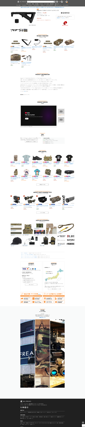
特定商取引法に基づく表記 (32, 412)
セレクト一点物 (46, 3)
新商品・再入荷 (28, 3)
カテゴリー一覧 (26, 257)
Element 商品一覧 (31, 254)
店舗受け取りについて (42, 317)
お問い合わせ (49, 412)
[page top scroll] (83, 422)
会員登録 (58, 17)
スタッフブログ (54, 412)
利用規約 (38, 412)
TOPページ (22, 254)
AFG (25, 91)
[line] (25, 407)
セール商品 (22, 424)
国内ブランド (57, 3)
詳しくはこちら (31, 284)
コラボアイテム (27, 424)
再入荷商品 (36, 3)
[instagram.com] (27, 407)
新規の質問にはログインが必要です (31, 141)
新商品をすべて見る (42, 184)
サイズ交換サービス (30, 418)
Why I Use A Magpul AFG (61, 123)
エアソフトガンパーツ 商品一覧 (33, 257)
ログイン (63, 17)
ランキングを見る (42, 212)
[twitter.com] (21, 407)
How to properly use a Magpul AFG (61, 115)
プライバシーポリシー (24, 412)
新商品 (33, 3)
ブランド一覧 (26, 254)
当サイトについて (43, 412)
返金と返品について (23, 418)
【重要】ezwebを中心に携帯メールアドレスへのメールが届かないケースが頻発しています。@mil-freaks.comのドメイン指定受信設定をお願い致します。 (42, 7)
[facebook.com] (23, 407)
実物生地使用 (52, 3)
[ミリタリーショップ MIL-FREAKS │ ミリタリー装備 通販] (21, 2)
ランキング (41, 3)
